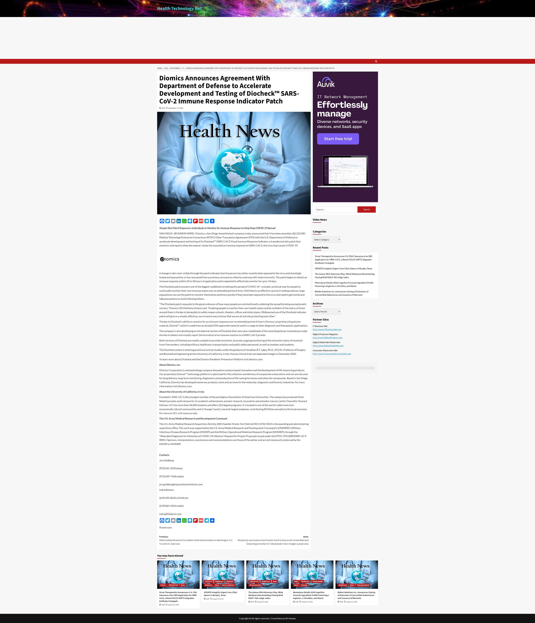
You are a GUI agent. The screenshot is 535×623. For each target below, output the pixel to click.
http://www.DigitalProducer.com (327, 337)
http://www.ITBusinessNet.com (327, 329)
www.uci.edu (190, 413)
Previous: (196, 540)
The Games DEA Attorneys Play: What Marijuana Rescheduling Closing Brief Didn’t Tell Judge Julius (345, 276)
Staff (163, 108)
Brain (296, 581)
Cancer (163, 585)
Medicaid (230, 581)
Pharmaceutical (255, 585)
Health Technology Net (179, 8)
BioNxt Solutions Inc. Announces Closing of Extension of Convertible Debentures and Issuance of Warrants (341, 293)
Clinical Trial (173, 585)
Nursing (304, 585)
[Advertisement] (267, 37)
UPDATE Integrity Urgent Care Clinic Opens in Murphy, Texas (343, 268)
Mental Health (318, 581)
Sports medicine (228, 585)
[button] (376, 61)
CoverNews (276, 618)
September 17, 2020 (175, 108)
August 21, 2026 (351, 602)
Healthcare (219, 581)
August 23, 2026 (173, 605)
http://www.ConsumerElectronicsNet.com (332, 353)
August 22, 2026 (262, 602)
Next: (273, 540)
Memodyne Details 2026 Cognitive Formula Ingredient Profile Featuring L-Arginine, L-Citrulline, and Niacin (344, 284)
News (183, 585)
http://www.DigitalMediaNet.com (328, 345)
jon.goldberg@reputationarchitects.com (181, 484)
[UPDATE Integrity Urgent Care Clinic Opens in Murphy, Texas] (223, 574)
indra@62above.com (170, 513)
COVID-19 (208, 581)
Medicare (208, 585)
